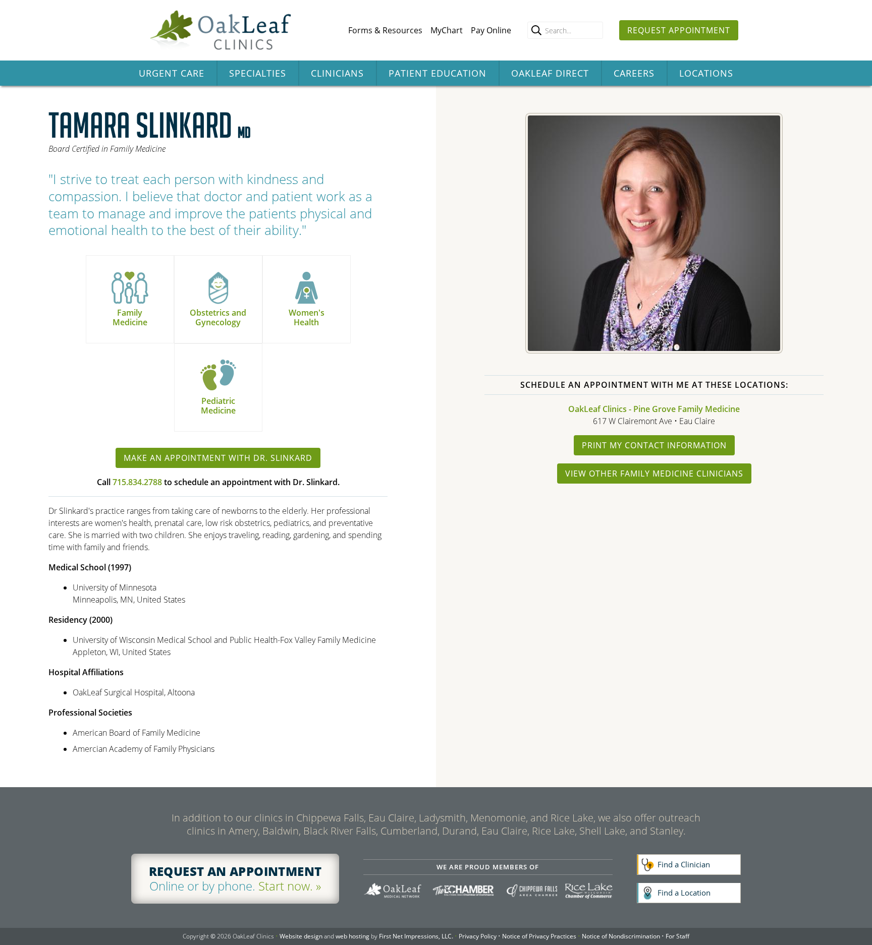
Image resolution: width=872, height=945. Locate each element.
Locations (706, 73)
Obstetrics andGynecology (218, 317)
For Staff (677, 936)
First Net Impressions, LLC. (416, 936)
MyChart (446, 30)
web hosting (352, 936)
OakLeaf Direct (550, 73)
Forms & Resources (385, 30)
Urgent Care (171, 73)
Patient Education (437, 73)
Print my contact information (654, 445)
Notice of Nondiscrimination (621, 936)
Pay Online (491, 30)
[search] (536, 30)
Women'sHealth (306, 317)
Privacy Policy (478, 936)
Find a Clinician (684, 864)
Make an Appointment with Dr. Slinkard (218, 457)
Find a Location (684, 893)
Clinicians (337, 73)
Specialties (257, 73)
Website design (301, 936)
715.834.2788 (137, 482)
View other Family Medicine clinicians (654, 473)
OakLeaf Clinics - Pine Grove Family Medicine (654, 409)
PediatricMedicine (218, 405)
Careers (634, 73)
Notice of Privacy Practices (539, 936)
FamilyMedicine (130, 317)
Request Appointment (678, 30)
